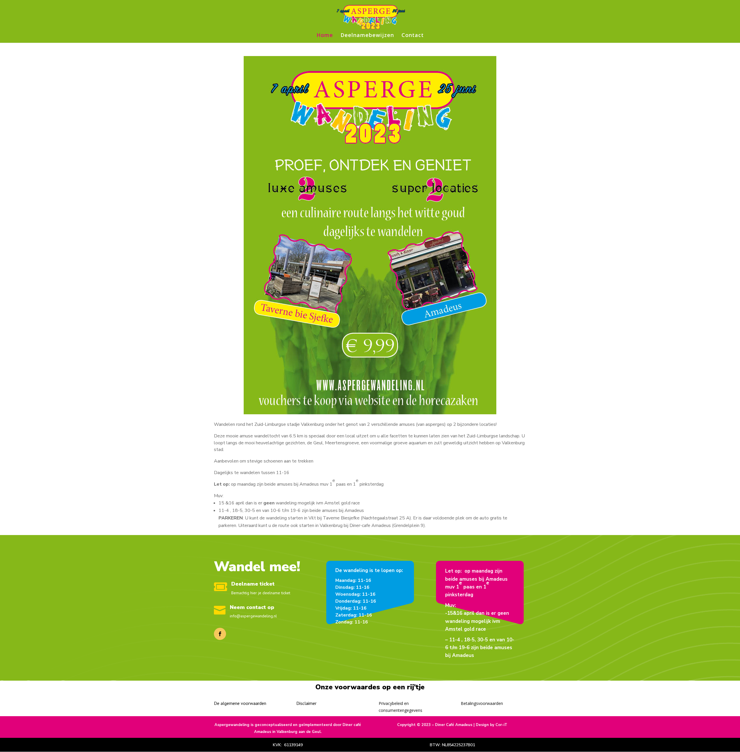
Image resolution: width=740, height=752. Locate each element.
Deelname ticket (253, 583)
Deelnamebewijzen (367, 35)
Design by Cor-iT (491, 724)
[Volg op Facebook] (220, 634)
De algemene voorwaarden (240, 703)
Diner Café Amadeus (453, 724)
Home (325, 35)
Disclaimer (306, 703)
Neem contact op (252, 607)
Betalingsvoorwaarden (482, 703)
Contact (413, 35)
